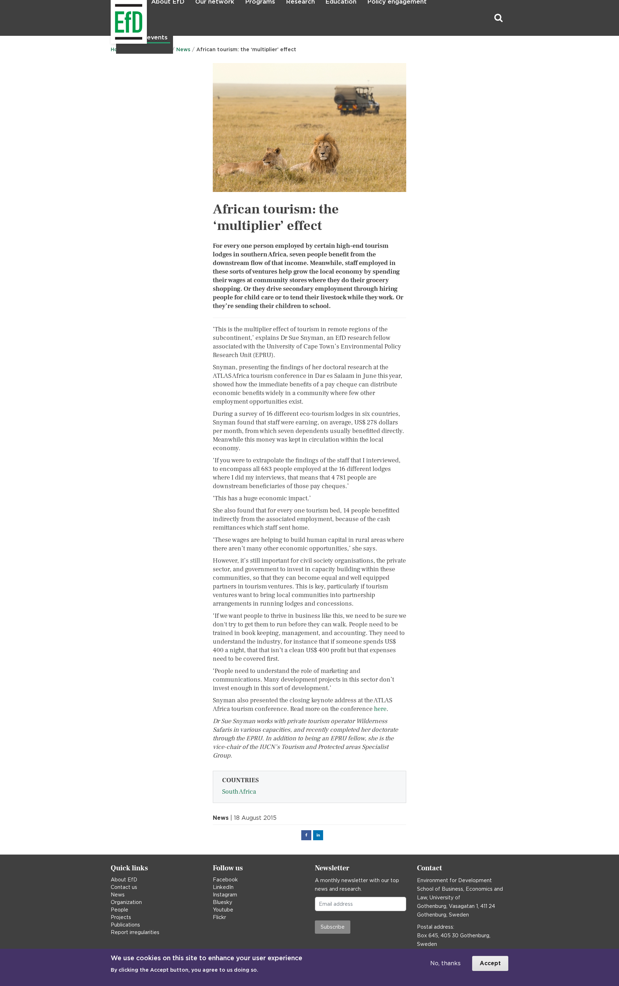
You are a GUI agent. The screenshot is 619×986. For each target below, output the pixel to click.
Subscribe (333, 927)
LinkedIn (223, 887)
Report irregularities (135, 932)
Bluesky (222, 902)
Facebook (225, 879)
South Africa (239, 792)
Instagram (225, 895)
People (119, 910)
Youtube (223, 910)
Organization (126, 902)
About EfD (124, 879)
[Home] (111, 18)
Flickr (219, 917)
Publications (125, 925)
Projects (121, 917)
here (380, 709)
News (118, 895)
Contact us (124, 887)
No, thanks (445, 963)
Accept (490, 963)
